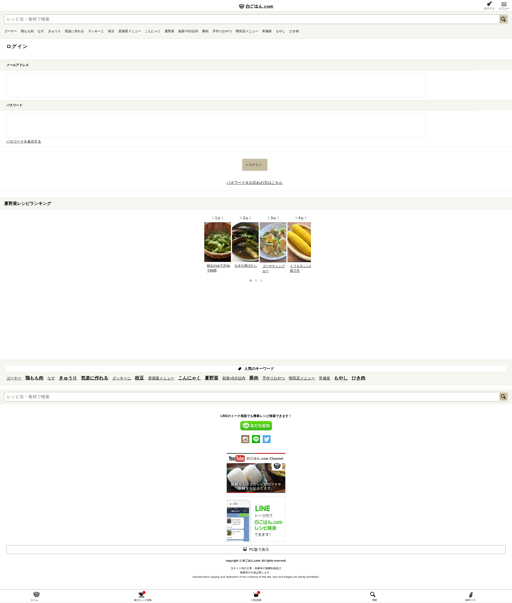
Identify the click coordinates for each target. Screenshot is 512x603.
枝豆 (111, 31)
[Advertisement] (256, 322)
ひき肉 (294, 31)
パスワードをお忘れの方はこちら (255, 182)
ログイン (489, 8)
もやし (280, 31)
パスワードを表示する (23, 141)
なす (41, 31)
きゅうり (54, 31)
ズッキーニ (96, 31)
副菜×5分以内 (188, 31)
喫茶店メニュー (247, 31)
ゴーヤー (10, 31)
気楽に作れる (74, 31)
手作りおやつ (222, 31)
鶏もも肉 (27, 31)
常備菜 (267, 31)
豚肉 (205, 31)
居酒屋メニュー (129, 31)
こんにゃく (153, 31)
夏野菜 (169, 31)
